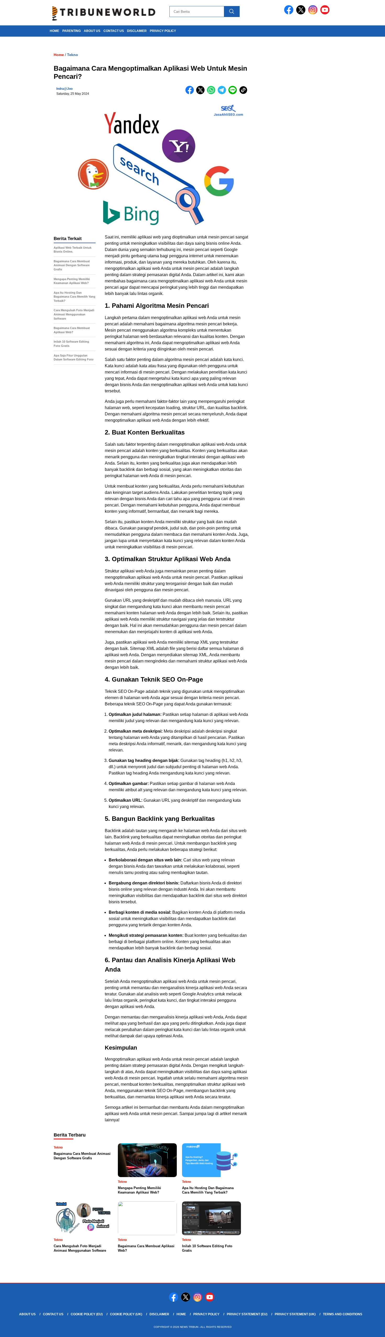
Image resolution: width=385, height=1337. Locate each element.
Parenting (71, 31)
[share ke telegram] (223, 93)
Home (181, 1314)
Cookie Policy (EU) (87, 1314)
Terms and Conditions (342, 1314)
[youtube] (325, 13)
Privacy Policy (163, 31)
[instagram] (313, 13)
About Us (92, 31)
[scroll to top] (369, 1329)
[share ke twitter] (201, 93)
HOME (54, 31)
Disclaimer (137, 31)
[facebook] (289, 13)
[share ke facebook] (190, 93)
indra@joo (64, 89)
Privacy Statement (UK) (295, 1314)
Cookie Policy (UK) (126, 1314)
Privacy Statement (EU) (247, 1314)
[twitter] (301, 13)
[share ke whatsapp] (212, 93)
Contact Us (113, 31)
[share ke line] (233, 93)
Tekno (72, 55)
